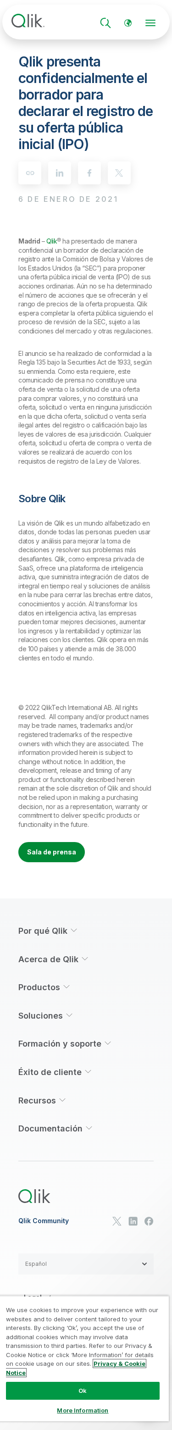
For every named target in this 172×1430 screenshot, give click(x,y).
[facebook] (89, 172)
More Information (82, 1410)
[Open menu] (150, 23)
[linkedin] (59, 172)
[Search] (105, 23)
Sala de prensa (51, 852)
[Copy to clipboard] (29, 172)
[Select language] (128, 23)
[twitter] (119, 172)
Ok (82, 1390)
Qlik (51, 241)
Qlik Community (43, 1221)
